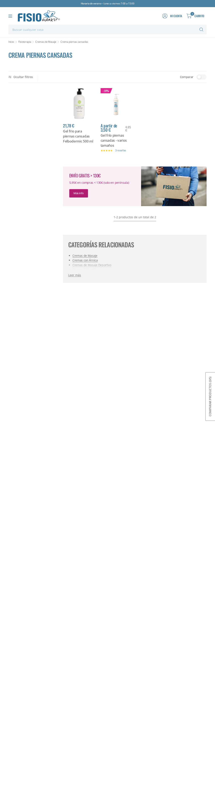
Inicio (11, 42)
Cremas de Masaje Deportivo (91, 265)
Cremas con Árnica (85, 260)
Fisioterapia (24, 42)
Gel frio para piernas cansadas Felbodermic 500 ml (78, 136)
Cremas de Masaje (45, 42)
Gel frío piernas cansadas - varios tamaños (114, 140)
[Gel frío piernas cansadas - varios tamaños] (116, 103)
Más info (78, 193)
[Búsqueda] (201, 29)
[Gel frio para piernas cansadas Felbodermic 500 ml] (78, 103)
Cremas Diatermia (84, 270)
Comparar (186, 77)
